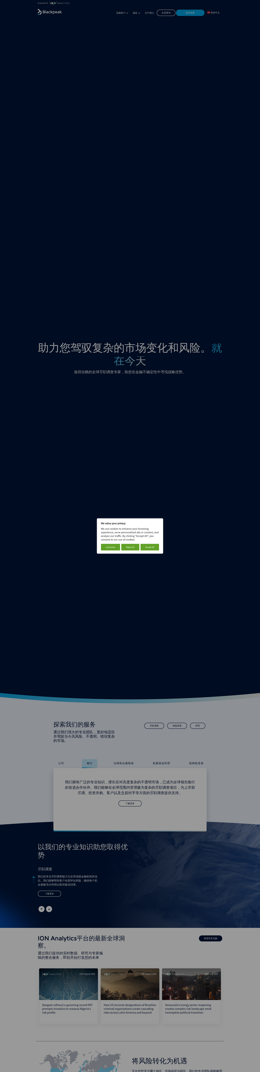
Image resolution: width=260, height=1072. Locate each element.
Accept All (149, 547)
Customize (110, 547)
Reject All (130, 547)
